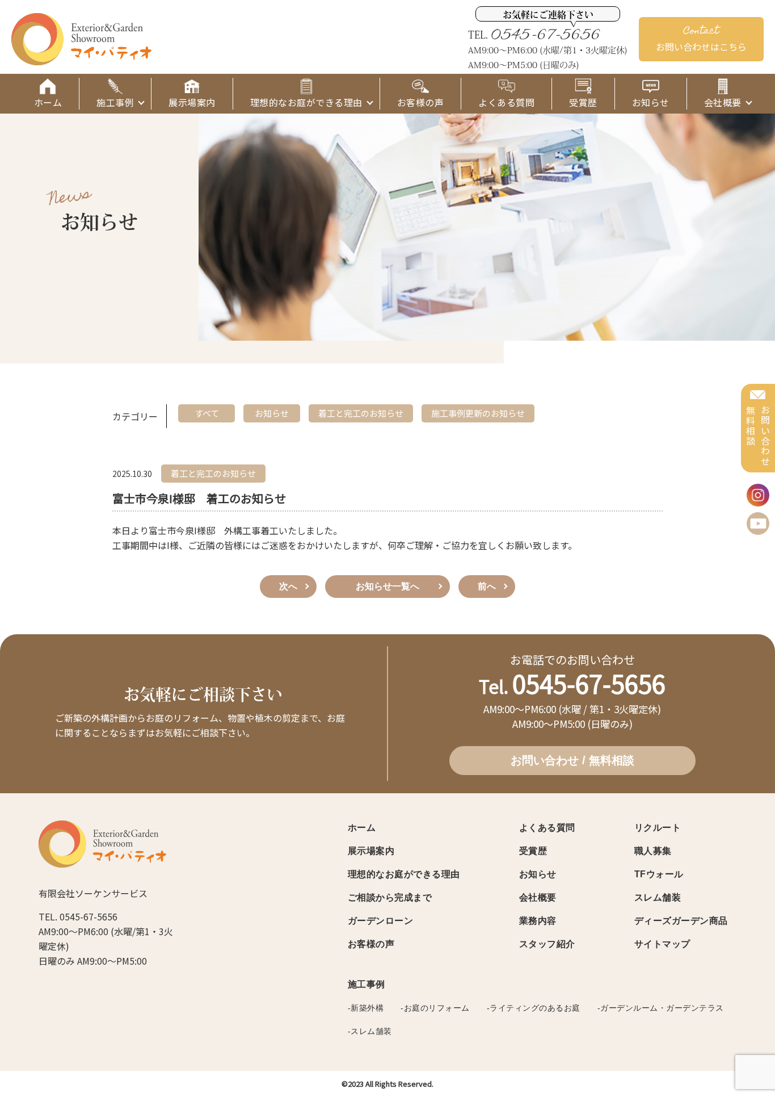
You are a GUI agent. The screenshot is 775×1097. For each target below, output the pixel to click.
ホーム (362, 827)
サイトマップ (662, 944)
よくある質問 (547, 827)
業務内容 (538, 921)
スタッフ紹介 (547, 944)
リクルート (657, 827)
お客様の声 (371, 944)
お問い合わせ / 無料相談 (572, 760)
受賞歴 (533, 851)
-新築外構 (366, 1007)
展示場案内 (371, 851)
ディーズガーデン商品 (681, 921)
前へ (487, 586)
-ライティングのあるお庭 (533, 1007)
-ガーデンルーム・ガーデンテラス (660, 1007)
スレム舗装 (657, 897)
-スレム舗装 (370, 1031)
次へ (288, 586)
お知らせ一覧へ (387, 586)
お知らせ (538, 874)
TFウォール (659, 874)
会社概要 (538, 897)
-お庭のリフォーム (435, 1007)
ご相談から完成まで (390, 897)
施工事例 (366, 984)
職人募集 (653, 851)
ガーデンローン (381, 921)
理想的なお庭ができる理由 (404, 874)
